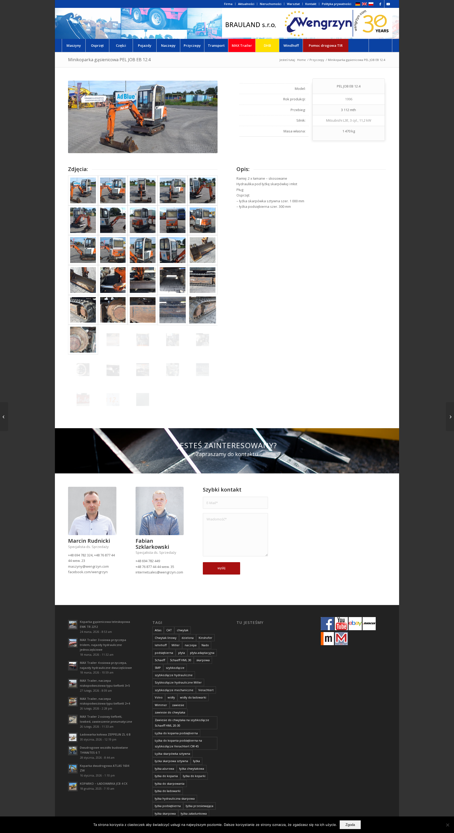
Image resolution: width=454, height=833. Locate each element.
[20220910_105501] (203, 280)
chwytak (182, 630)
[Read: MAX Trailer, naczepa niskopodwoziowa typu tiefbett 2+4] (73, 701)
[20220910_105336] (143, 250)
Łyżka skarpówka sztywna (172, 754)
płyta (181, 653)
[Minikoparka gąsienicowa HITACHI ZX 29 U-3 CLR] (450, 416)
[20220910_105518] (83, 310)
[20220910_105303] (203, 220)
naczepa (191, 645)
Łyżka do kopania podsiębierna (176, 733)
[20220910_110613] (203, 370)
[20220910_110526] (173, 370)
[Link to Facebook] (380, 4)
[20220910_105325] (83, 250)
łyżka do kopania (166, 776)
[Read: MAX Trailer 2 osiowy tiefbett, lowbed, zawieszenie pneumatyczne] (73, 719)
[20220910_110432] (143, 370)
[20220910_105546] (143, 310)
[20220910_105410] (83, 280)
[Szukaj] (380, 45)
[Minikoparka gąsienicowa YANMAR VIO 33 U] (4, 416)
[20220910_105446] (173, 280)
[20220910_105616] (173, 310)
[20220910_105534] (113, 310)
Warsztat (293, 4)
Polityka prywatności (336, 4)
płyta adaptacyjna (202, 653)
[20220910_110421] (113, 370)
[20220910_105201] (83, 190)
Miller (176, 645)
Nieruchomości (270, 4)
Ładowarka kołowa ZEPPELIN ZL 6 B (105, 734)
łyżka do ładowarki (167, 791)
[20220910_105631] (203, 310)
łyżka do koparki (194, 776)
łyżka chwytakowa (191, 768)
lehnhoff (161, 645)
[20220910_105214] (173, 190)
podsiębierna (164, 653)
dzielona (188, 638)
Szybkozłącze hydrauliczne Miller (178, 682)
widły (171, 697)
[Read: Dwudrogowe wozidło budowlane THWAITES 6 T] (73, 750)
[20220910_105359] (203, 250)
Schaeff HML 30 (180, 660)
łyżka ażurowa (164, 768)
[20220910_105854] (143, 340)
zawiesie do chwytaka (170, 712)
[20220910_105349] (173, 250)
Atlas (158, 630)
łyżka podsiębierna (168, 806)
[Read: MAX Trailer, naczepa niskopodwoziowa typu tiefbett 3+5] (73, 683)
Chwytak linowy (166, 638)
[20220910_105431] (143, 280)
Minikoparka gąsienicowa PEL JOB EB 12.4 (109, 60)
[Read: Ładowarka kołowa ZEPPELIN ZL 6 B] (73, 737)
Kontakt (310, 4)
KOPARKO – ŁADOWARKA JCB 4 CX (103, 783)
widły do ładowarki (193, 697)
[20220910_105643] (83, 340)
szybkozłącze (175, 668)
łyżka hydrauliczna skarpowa (175, 798)
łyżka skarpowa (165, 813)
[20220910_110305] (203, 340)
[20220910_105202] (113, 190)
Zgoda (350, 825)
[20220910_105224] (83, 220)
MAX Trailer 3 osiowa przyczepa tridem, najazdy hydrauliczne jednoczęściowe (103, 645)
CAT (169, 630)
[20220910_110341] (83, 370)
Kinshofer (205, 638)
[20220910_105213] (143, 190)
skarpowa (203, 660)
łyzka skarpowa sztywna (171, 761)
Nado (205, 645)
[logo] (307, 23)
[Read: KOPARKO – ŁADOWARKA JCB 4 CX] (73, 786)
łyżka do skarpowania (169, 783)
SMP (158, 668)
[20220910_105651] (113, 340)
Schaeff (160, 660)
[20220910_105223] (203, 190)
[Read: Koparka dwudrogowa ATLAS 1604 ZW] (73, 768)
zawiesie (178, 705)
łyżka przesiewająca (199, 806)
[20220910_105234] (113, 220)
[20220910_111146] (83, 400)
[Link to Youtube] (388, 4)
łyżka (196, 761)
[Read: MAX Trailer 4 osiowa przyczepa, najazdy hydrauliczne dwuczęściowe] (73, 665)
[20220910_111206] (113, 400)
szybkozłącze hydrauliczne (174, 675)
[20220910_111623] (143, 400)
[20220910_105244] (143, 220)
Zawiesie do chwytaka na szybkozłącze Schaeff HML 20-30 (182, 722)
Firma (228, 4)
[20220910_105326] (113, 250)
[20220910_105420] (113, 280)
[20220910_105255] (173, 220)
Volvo (159, 697)
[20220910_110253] (173, 340)
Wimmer (161, 705)
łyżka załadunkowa (194, 813)
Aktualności (246, 4)
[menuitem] (228, 4)
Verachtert (206, 690)
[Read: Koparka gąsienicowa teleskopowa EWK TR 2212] (73, 624)
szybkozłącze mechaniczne (174, 690)
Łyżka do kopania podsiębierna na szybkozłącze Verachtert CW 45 (178, 743)
